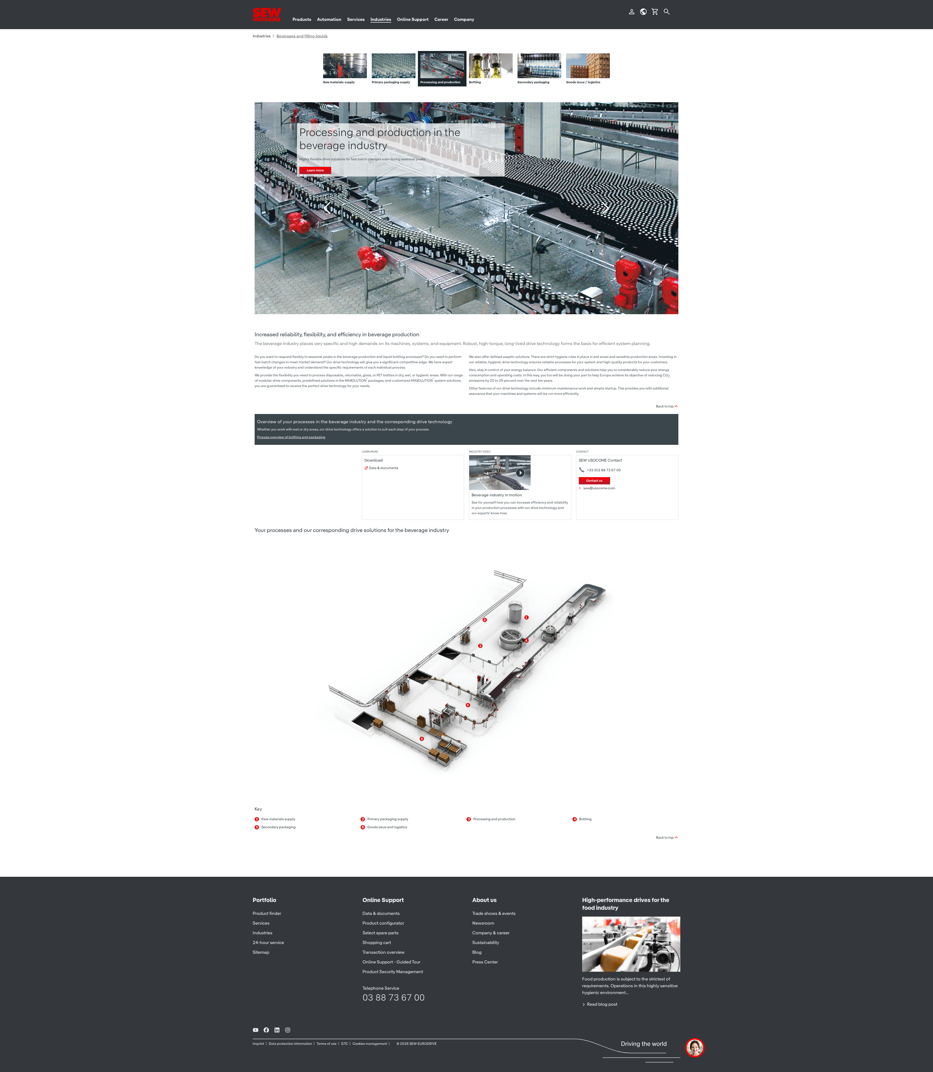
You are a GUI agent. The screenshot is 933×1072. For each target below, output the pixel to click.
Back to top (665, 406)
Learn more (315, 170)
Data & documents (383, 467)
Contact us (594, 480)
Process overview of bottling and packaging (291, 437)
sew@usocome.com (599, 488)
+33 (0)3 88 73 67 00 (604, 470)
